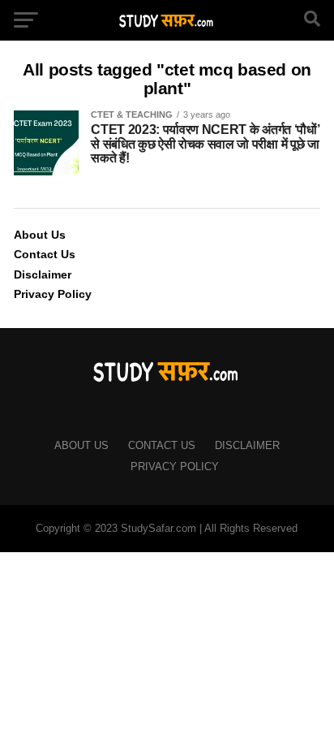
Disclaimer (42, 274)
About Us (40, 234)
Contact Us (44, 254)
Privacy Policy (53, 293)
